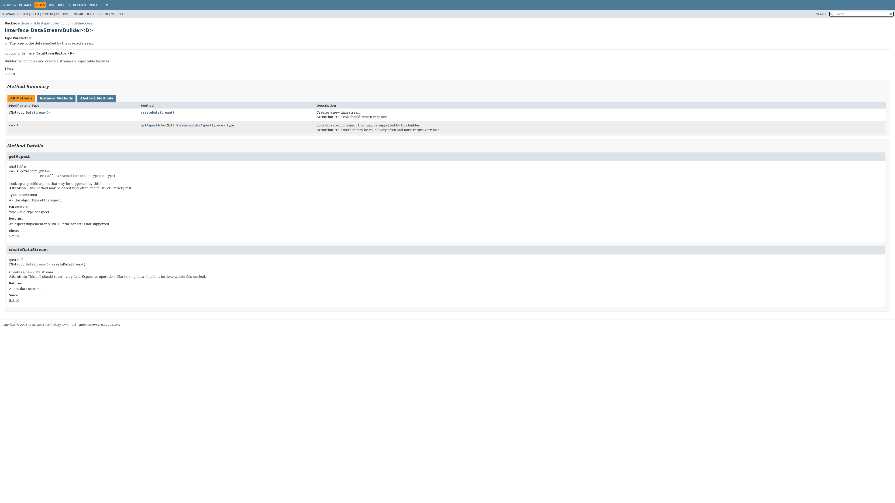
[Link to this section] (52, 86)
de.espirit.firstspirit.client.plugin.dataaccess (56, 23)
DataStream (35, 112)
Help (104, 5)
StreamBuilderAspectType (197, 125)
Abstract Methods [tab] (96, 98)
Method (62, 14)
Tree (61, 5)
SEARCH (821, 14)
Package (25, 5)
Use (52, 5)
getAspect (149, 125)
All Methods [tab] (21, 98)
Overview (8, 5)
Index (93, 5)
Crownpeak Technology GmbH (49, 324)
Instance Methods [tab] (56, 98)
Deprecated (77, 5)
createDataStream (156, 112)
